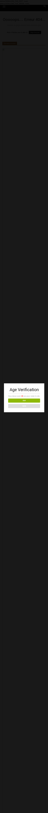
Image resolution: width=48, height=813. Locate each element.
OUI (24, 400)
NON (24, 406)
